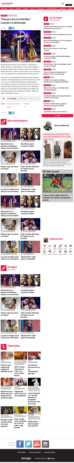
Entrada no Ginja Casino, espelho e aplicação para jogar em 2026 (55, 104)
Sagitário (55, 254)
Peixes (70, 254)
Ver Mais (57, 115)
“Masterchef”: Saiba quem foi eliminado (28, 190)
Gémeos (55, 248)
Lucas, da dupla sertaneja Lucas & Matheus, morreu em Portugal (55, 73)
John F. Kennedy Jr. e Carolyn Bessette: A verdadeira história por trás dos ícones (34, 398)
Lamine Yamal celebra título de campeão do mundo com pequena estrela (57, 197)
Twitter (13, 28)
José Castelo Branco (18, 361)
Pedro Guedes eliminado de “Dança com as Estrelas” (30, 169)
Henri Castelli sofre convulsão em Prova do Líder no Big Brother (20, 423)
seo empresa (51, 458)
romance (31, 415)
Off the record (40, 8)
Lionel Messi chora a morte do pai (55, 112)
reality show (18, 414)
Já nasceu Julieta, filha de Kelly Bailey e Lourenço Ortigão (57, 57)
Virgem (70, 248)
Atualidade (4, 8)
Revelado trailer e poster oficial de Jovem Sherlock (7, 423)
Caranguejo (60, 248)
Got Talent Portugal (6, 386)
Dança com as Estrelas (13, 103)
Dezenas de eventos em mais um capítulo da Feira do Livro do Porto (50, 11)
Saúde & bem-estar (52, 8)
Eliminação (27, 103)
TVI (25, 107)
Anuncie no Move (49, 452)
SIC (2, 360)
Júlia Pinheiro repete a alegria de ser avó (58, 34)
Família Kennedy (33, 386)
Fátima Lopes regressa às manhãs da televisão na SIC (7, 368)
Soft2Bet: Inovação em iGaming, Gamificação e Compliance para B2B (56, 81)
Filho (30, 360)
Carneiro (44, 248)
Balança (44, 254)
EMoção (17, 386)
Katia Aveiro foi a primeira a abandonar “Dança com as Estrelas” (10, 146)
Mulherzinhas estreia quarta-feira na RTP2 (33, 424)
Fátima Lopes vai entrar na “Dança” (9, 168)
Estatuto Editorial (35, 452)
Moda (11, 8)
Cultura (32, 8)
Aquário (65, 254)
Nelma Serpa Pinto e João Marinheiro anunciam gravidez (56, 89)
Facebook (10, 28)
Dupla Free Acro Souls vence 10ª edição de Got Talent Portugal (7, 395)
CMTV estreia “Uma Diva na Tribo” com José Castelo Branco (19, 371)
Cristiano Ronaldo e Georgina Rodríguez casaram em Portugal (57, 97)
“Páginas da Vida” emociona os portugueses (20, 394)
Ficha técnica (21, 452)
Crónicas (70, 8)
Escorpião (50, 254)
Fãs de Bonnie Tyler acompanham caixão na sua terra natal (57, 65)
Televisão (18, 8)
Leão (65, 248)
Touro (50, 248)
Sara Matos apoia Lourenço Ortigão (27, 145)
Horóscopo (62, 8)
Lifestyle (25, 8)
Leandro (9, 107)
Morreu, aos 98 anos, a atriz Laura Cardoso (55, 49)
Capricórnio (60, 254)
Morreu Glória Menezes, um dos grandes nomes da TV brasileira (58, 41)
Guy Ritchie (4, 415)
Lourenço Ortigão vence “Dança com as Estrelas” (10, 190)
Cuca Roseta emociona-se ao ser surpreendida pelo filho (34, 369)
